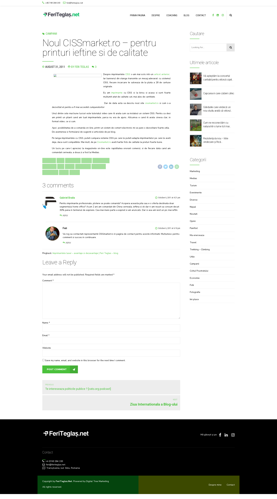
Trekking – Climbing (200, 249)
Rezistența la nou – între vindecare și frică (215, 140)
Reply (65, 215)
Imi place (194, 299)
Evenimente (196, 192)
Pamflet (194, 228)
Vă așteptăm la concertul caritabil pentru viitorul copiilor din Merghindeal (218, 77)
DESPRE (156, 15)
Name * (46, 322)
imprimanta (83, 166)
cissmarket (73, 160)
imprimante (116, 92)
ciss (61, 160)
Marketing (195, 171)
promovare (50, 172)
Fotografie (195, 292)
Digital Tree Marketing (97, 481)
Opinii (193, 221)
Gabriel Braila (67, 197)
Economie (195, 278)
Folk (192, 285)
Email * (45, 335)
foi (60, 166)
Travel (193, 242)
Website (46, 347)
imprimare (98, 166)
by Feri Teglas (80, 66)
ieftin (70, 166)
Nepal (193, 206)
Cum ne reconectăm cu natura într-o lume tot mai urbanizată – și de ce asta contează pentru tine (216, 124)
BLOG (186, 15)
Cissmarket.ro (104, 142)
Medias (193, 178)
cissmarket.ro (152, 103)
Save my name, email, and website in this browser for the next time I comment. (85, 360)
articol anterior (161, 74)
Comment (48, 280)
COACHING (171, 15)
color (86, 160)
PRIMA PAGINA (137, 15)
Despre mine (215, 484)
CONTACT (201, 15)
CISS (127, 74)
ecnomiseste (101, 160)
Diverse (193, 199)
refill (64, 172)
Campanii (51, 33)
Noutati (193, 213)
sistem (74, 172)
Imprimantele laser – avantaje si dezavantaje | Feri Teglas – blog (85, 253)
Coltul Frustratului (199, 270)
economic (49, 166)
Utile (192, 256)
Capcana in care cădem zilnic (218, 93)
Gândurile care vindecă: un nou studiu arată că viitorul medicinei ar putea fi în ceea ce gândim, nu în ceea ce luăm (217, 109)
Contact (231, 484)
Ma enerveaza (197, 235)
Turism (193, 185)
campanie (49, 160)
